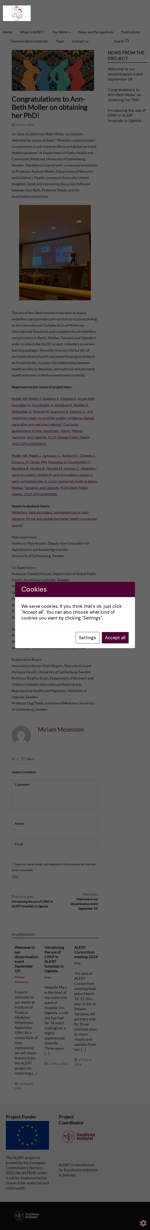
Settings (87, 638)
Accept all (115, 638)
